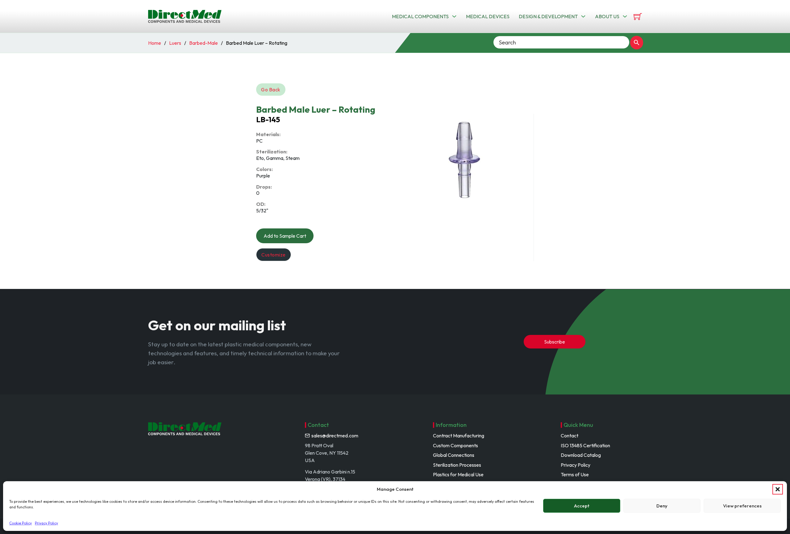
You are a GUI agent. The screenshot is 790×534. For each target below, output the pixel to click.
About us (607, 16)
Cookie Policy (20, 523)
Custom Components (455, 445)
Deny (661, 506)
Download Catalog (581, 455)
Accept (581, 506)
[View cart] (638, 16)
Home (154, 43)
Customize (273, 255)
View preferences (742, 506)
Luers (175, 43)
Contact (569, 435)
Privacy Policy (46, 523)
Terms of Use (575, 474)
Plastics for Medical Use (458, 474)
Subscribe (554, 342)
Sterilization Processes (457, 465)
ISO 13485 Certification (585, 445)
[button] (778, 489)
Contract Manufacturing (458, 435)
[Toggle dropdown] (454, 16)
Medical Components (420, 16)
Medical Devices (487, 16)
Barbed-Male (203, 43)
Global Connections (453, 455)
